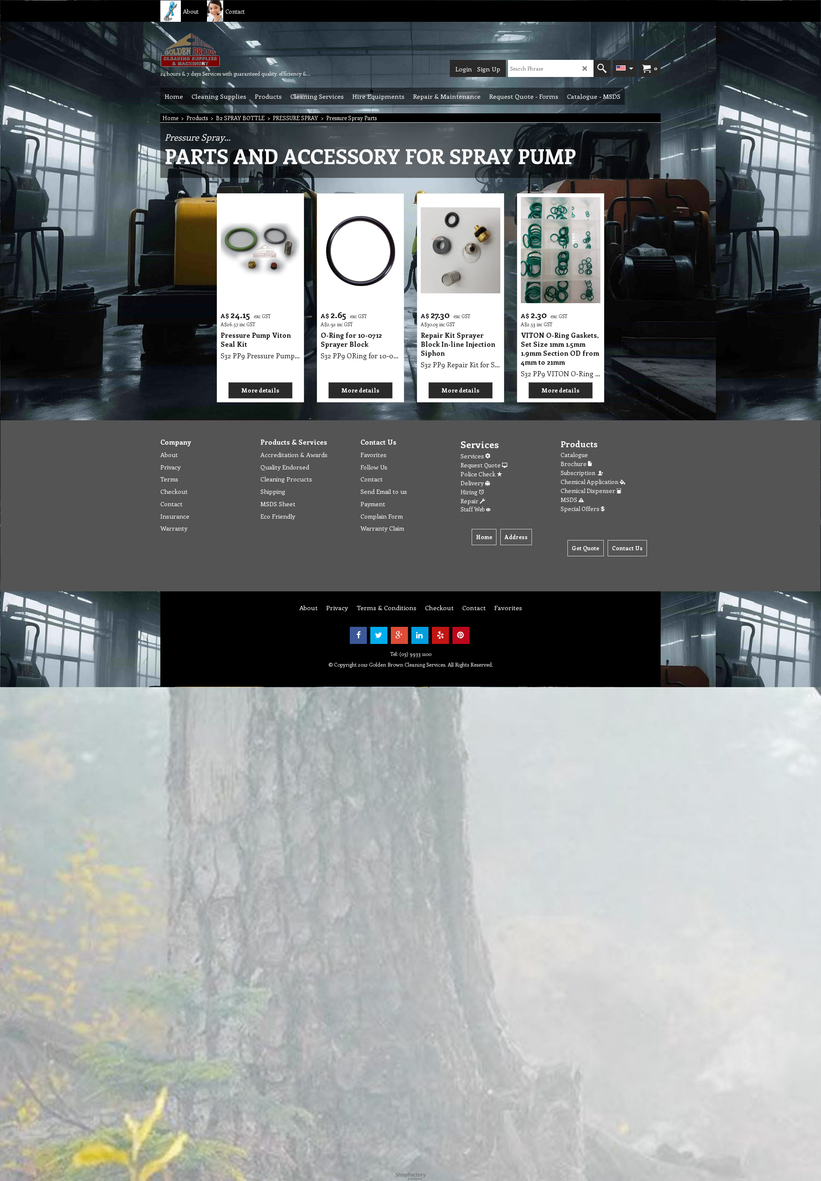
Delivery (473, 483)
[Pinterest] (461, 635)
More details (260, 390)
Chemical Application (590, 482)
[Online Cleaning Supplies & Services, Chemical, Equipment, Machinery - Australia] (224, 49)
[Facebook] (358, 635)
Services (473, 456)
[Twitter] (378, 635)
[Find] (602, 68)
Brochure (574, 464)
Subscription (579, 473)
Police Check (479, 474)
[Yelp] (440, 635)
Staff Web (473, 509)
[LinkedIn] (419, 635)
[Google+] (399, 635)
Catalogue (574, 455)
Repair (470, 501)
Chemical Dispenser (589, 491)
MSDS (570, 500)
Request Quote (481, 465)
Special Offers (581, 509)
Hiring (470, 492)
